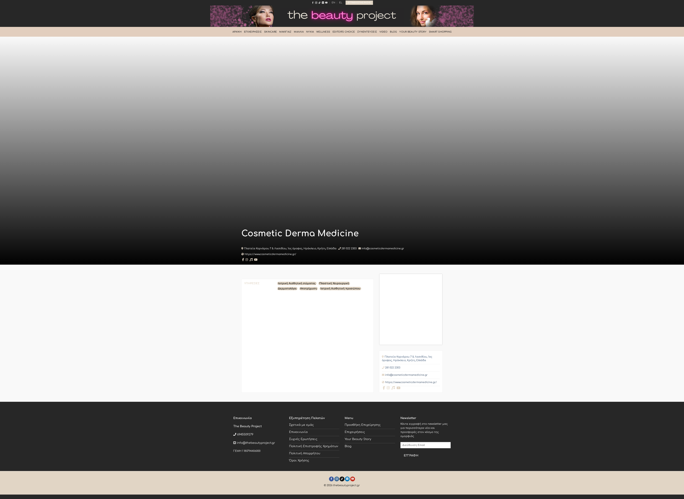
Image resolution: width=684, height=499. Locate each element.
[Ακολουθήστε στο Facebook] (313, 3)
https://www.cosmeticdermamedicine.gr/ (270, 254)
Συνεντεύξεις (367, 32)
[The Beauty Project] (342, 16)
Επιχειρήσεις (253, 32)
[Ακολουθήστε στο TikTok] (319, 3)
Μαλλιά (299, 32)
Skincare (270, 32)
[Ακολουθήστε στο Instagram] (316, 3)
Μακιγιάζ (285, 32)
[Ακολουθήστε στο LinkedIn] (323, 3)
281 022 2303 (349, 248)
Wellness (323, 32)
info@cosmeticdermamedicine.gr (383, 248)
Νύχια (310, 32)
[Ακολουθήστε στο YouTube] (326, 3)
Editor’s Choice (344, 32)
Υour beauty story (412, 32)
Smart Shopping (440, 32)
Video (383, 32)
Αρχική (237, 32)
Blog (393, 32)
